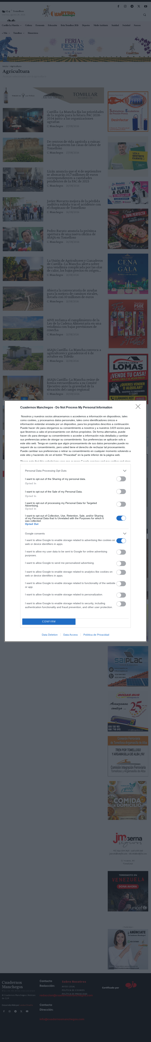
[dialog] (75, 521)
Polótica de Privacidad (96, 634)
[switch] (121, 478)
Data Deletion (50, 634)
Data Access (70, 634)
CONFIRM (49, 621)
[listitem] (75, 471)
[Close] (139, 407)
